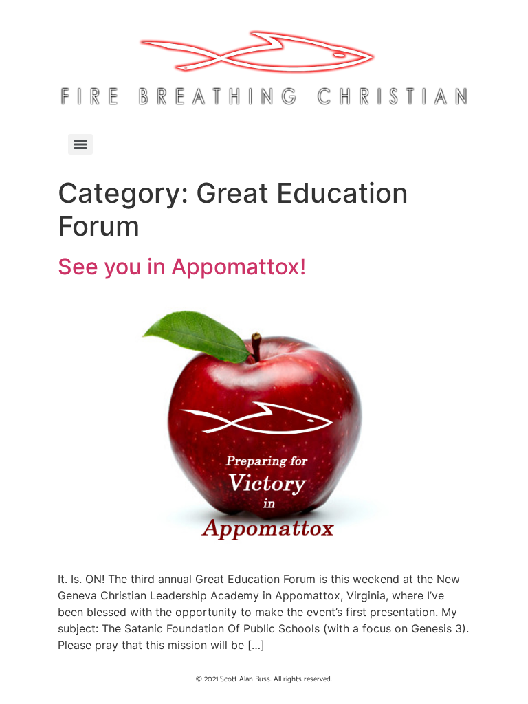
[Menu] (80, 144)
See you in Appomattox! (182, 266)
